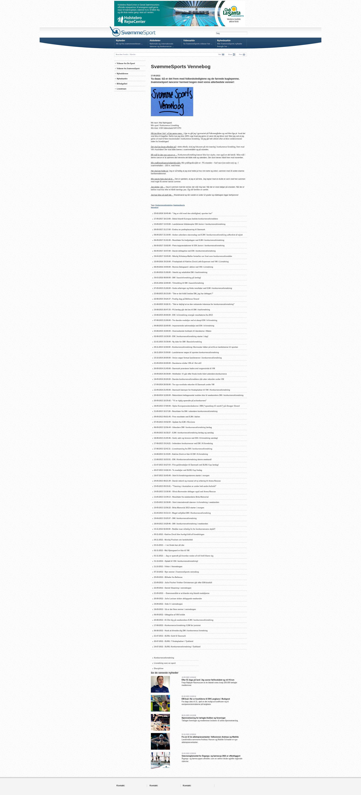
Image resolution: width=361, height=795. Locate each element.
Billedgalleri (122, 84)
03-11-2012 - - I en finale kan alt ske (169, 545)
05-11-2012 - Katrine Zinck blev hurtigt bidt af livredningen (179, 534)
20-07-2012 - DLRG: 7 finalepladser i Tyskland (173, 641)
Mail (220, 54)
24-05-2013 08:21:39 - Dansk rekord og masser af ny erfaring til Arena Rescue (187, 481)
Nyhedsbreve (122, 74)
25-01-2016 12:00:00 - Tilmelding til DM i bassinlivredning (179, 283)
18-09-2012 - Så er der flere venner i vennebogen (175, 609)
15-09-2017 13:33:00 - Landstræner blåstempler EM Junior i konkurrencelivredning (189, 224)
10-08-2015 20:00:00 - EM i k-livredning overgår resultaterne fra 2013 (183, 315)
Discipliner (158, 668)
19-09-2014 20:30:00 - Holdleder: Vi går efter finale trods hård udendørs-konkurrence (190, 374)
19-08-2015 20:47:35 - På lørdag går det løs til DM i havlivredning (182, 310)
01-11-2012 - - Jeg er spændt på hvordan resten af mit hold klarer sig (183, 556)
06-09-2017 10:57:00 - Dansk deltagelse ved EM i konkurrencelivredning (185, 251)
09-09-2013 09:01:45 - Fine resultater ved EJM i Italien (177, 417)
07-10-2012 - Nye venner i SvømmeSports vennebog (176, 572)
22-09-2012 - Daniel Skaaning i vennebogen (172, 588)
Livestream (121, 89)
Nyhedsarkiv (224, 40)
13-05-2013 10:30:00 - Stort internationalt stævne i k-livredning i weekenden (186, 502)
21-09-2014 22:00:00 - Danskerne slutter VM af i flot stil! (177, 363)
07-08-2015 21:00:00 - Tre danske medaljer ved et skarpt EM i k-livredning (185, 320)
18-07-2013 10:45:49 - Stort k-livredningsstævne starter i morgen (181, 475)
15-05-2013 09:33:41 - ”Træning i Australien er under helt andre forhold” (185, 486)
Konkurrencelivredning (163, 205)
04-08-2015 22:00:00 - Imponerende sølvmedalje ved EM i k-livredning (184, 326)
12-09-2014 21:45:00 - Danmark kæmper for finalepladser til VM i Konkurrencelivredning (192, 390)
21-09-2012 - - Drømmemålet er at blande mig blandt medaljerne (181, 593)
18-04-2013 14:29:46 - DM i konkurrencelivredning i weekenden (181, 524)
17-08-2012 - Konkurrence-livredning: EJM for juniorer (177, 625)
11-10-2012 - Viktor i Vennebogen (168, 566)
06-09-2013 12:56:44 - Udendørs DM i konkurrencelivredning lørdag (183, 427)
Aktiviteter (155, 40)
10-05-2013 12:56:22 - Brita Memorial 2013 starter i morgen (179, 508)
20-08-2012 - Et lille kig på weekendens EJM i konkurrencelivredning (183, 620)
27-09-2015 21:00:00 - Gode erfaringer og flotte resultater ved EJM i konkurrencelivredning (193, 288)
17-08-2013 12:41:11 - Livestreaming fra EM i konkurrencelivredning (183, 449)
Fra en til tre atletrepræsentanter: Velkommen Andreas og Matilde (210, 737)
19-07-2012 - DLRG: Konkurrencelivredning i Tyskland (177, 647)
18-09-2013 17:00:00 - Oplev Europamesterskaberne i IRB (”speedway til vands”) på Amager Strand (197, 406)
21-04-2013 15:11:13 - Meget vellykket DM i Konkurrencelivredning (182, 513)
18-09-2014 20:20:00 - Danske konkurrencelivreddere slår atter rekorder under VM (189, 379)
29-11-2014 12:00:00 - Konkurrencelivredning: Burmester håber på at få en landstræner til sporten (196, 347)
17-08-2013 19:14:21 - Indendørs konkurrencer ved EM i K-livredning (183, 443)
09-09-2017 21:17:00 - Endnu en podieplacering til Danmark (179, 229)
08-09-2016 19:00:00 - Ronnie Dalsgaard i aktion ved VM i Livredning (183, 267)
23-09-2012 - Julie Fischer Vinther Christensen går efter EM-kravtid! (183, 582)
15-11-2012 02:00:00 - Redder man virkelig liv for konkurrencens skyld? (184, 529)
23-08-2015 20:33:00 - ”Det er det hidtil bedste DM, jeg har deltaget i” (183, 294)
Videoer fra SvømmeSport (128, 68)
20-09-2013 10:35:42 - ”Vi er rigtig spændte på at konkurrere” (180, 401)
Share (230, 54)
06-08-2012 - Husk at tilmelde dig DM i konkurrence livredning (181, 631)
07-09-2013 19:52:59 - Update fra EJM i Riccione (174, 422)
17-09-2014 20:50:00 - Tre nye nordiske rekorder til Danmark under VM (184, 384)
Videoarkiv (189, 40)
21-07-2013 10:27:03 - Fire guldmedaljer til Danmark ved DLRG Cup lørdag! (186, 465)
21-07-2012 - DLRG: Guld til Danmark (170, 636)
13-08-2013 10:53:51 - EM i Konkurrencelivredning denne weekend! (183, 459)
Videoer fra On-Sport (126, 63)
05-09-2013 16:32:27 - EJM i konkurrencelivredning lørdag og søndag (184, 433)
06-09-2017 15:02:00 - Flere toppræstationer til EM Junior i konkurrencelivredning (189, 245)
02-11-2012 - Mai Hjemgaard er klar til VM (171, 550)
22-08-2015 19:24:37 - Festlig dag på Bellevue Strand (176, 299)
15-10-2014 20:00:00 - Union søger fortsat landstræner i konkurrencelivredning (188, 358)
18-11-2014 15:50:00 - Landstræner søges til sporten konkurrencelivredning (186, 352)
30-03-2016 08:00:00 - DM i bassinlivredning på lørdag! (177, 278)
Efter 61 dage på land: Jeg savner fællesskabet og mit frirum (208, 680)
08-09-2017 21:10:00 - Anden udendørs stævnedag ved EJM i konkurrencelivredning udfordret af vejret (198, 235)
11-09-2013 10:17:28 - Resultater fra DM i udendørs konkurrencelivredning (185, 411)
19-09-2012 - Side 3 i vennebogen (168, 604)
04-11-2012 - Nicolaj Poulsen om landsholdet (173, 540)
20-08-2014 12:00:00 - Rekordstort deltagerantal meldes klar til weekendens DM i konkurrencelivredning (198, 395)
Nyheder (120, 40)
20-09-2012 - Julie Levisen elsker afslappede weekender (178, 599)
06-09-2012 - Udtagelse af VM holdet (169, 615)
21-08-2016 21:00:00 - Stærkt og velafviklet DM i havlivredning (180, 272)
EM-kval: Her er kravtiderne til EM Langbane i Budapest (206, 699)
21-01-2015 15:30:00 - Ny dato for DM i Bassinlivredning (178, 342)
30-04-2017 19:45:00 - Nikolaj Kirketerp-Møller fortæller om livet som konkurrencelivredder (193, 256)
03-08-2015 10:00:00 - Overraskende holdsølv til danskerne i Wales (182, 331)
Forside (125, 54)
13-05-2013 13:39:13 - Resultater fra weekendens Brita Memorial (181, 497)
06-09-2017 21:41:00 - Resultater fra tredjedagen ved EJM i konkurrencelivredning (189, 240)
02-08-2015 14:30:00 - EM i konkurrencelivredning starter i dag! (181, 336)
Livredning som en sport (165, 663)
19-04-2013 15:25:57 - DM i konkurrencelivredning (175, 518)
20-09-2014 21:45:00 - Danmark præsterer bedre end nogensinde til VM (184, 368)
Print (240, 54)
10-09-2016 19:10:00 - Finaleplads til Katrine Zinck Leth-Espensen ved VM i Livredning (191, 262)
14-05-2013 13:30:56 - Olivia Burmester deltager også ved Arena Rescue (185, 492)
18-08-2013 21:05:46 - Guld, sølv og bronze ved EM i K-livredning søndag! (186, 438)
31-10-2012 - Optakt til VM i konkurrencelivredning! (176, 561)
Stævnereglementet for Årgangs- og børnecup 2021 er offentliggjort (211, 756)
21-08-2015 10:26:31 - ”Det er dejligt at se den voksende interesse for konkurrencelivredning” (194, 304)
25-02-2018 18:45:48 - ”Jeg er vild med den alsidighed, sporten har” (183, 213)
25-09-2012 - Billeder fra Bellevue (168, 577)
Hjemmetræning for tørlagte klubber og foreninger (203, 718)
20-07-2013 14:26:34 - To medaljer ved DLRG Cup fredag (178, 470)
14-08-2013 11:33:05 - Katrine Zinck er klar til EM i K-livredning (181, 454)
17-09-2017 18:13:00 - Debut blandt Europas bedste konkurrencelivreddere (186, 219)
